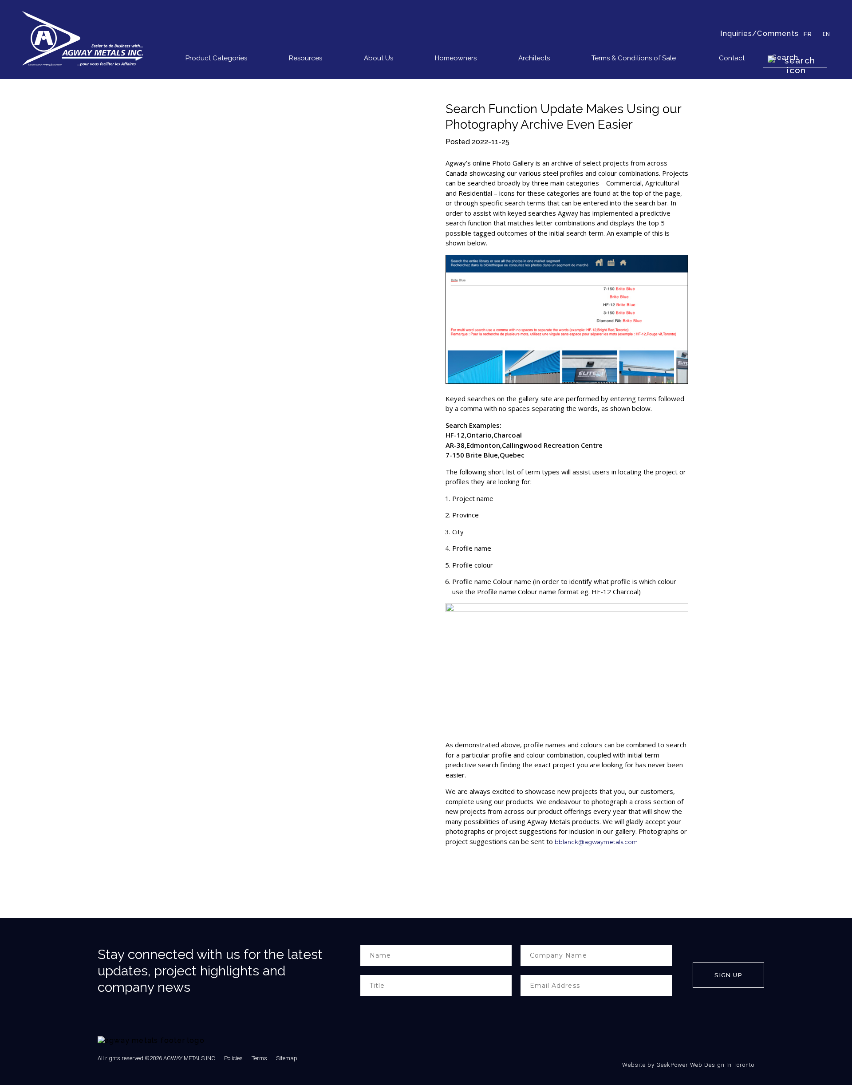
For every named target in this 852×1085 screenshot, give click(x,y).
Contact (732, 58)
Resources (305, 58)
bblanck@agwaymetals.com (596, 841)
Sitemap (286, 1058)
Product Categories (216, 58)
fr (807, 33)
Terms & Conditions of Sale (634, 58)
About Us (378, 58)
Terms (259, 1058)
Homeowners (456, 58)
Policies (233, 1058)
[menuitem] (221, 59)
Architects (534, 58)
